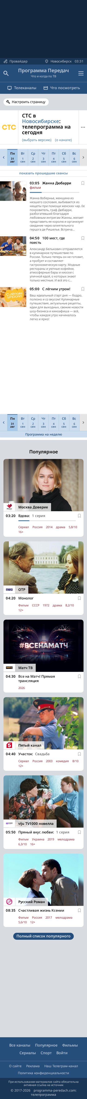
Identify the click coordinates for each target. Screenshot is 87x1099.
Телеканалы (25, 87)
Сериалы (27, 1052)
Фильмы (70, 1045)
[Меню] (81, 73)
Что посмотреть (65, 87)
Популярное (46, 1045)
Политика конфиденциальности (43, 1073)
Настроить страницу (28, 101)
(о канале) (63, 139)
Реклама (33, 1066)
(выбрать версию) (37, 139)
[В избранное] (83, 183)
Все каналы (19, 1045)
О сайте (15, 1066)
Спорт (46, 1052)
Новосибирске (40, 120)
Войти (62, 1052)
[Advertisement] (43, 368)
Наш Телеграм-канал (61, 1066)
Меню (83, 127)
